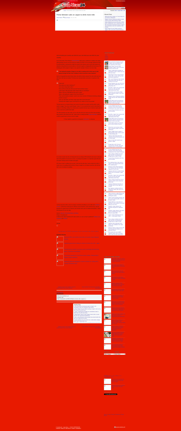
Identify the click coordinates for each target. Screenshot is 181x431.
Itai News (76, 213)
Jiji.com (62, 213)
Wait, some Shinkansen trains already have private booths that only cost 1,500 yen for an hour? (116, 80)
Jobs (124, 10)
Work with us (68, 428)
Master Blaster (60, 17)
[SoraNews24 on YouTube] (113, 0)
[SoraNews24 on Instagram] (109, 0)
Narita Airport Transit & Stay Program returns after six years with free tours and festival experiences (86, 315)
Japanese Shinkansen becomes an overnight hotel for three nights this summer (115, 185)
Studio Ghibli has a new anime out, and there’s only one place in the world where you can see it (116, 203)
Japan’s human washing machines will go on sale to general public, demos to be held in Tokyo (116, 199)
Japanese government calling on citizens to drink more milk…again (81, 243)
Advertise (58, 428)
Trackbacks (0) (60, 292)
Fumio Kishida (75, 60)
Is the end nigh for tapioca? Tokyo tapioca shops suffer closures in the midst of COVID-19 (118, 346)
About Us (106, 414)
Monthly (106, 58)
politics (96, 231)
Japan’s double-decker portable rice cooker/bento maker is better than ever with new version (86, 312)
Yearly (106, 59)
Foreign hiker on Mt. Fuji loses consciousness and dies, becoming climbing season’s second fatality (115, 145)
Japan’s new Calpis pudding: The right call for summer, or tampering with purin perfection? (118, 315)
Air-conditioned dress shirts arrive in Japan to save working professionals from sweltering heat (115, 163)
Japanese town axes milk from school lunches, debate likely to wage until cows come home (118, 309)
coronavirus (63, 231)
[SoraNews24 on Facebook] (108, 0)
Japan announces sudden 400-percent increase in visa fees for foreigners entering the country (116, 194)
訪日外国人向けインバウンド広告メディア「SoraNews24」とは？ (112, 376)
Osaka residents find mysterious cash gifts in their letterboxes (92, 287)
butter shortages (93, 114)
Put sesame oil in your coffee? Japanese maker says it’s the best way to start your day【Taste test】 (115, 233)
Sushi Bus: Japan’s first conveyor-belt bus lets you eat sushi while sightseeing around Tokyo (116, 89)
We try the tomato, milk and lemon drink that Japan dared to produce (118, 272)
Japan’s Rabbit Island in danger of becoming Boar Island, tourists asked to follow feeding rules (116, 132)
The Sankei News (69, 213)
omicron (92, 231)
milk (89, 231)
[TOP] (62, 10)
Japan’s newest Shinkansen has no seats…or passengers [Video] (115, 215)
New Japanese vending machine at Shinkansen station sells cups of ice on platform (115, 189)
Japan (59, 231)
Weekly (106, 56)
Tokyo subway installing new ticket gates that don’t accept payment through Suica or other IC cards (115, 155)
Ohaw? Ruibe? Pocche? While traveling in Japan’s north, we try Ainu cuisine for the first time (114, 30)
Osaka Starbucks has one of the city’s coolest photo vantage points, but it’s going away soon (114, 22)
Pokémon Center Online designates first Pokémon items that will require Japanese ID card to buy (115, 168)
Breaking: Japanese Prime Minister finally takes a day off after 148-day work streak (118, 284)
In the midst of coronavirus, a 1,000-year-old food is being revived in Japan (118, 297)
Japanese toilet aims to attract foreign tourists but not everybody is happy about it (116, 172)
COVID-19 (69, 231)
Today (106, 54)
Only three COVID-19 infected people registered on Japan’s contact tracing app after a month (118, 334)
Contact (112, 414)
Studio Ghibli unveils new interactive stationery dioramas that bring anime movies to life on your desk (115, 102)
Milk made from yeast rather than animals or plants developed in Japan (118, 278)
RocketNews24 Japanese (120, 0)
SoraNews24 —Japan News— (71, 5)
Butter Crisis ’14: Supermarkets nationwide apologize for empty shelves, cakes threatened (118, 303)
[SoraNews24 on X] (112, 0)
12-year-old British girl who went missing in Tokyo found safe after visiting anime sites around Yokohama (116, 107)
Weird (116, 10)
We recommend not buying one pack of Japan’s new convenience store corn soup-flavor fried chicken (85, 307)
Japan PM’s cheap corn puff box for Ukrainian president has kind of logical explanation (118, 260)
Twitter (65, 218)
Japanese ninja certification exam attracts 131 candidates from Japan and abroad (115, 224)
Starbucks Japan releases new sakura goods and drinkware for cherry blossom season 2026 (116, 211)
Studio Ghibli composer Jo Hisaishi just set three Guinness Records (115, 123)
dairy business (75, 231)
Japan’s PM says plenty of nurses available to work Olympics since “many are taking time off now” (118, 322)
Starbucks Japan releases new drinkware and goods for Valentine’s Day (115, 207)
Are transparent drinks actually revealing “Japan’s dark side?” (118, 290)
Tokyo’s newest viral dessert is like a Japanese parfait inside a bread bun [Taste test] (116, 181)
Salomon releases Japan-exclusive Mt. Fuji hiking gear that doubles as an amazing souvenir (116, 229)
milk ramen (86, 119)
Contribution (117, 414)
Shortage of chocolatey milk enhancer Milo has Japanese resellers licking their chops (117, 340)
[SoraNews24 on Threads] (111, 0)
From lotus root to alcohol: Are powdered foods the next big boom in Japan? (118, 380)
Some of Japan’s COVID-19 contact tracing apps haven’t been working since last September (117, 328)
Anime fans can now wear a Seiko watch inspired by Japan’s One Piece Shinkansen (116, 93)
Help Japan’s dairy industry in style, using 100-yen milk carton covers (118, 266)
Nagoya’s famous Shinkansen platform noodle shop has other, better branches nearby (114, 20)
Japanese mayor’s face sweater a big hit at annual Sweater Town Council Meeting (66, 287)
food (80, 231)
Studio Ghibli (120, 10)
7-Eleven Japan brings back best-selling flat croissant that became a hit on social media (116, 137)
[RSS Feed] (115, 0)
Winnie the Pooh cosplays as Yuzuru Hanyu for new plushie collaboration (114, 17)
